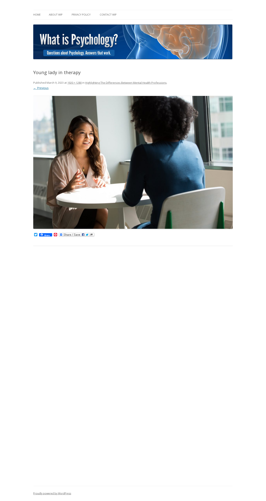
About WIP (56, 14)
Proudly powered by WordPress (52, 493)
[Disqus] (133, 316)
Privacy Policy (81, 14)
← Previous (41, 88)
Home (37, 14)
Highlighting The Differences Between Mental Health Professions (126, 83)
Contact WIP (108, 14)
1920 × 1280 (74, 83)
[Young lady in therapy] (133, 162)
